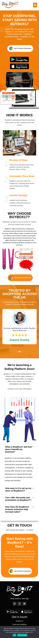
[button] (19, 79)
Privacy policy (22, 635)
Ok (14, 635)
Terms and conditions (19, 624)
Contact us (19, 621)
